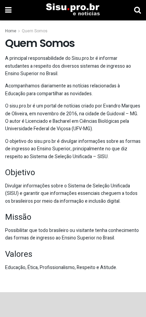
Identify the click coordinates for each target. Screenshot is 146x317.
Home (10, 31)
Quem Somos (35, 31)
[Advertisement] (73, 304)
